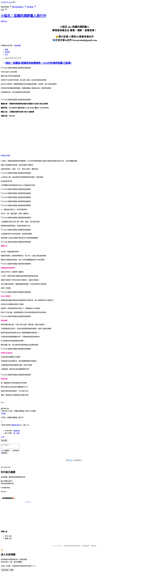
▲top (2, 437)
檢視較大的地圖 (5, 155)
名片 (6, 54)
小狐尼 (3, 413)
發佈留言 (4, 453)
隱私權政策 (86, 546)
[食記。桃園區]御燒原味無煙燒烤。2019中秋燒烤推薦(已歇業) (38, 63)
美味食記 (16, 431)
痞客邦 (13, 425)
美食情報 (17, 45)
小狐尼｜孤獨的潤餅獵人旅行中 (23, 16)
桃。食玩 (16, 433)
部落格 (7, 52)
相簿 (6, 49)
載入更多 (4, 440)
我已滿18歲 (5, 570)
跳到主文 (4, 21)
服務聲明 (93, 546)
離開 (11, 570)
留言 (18, 425)
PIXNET (59, 546)
